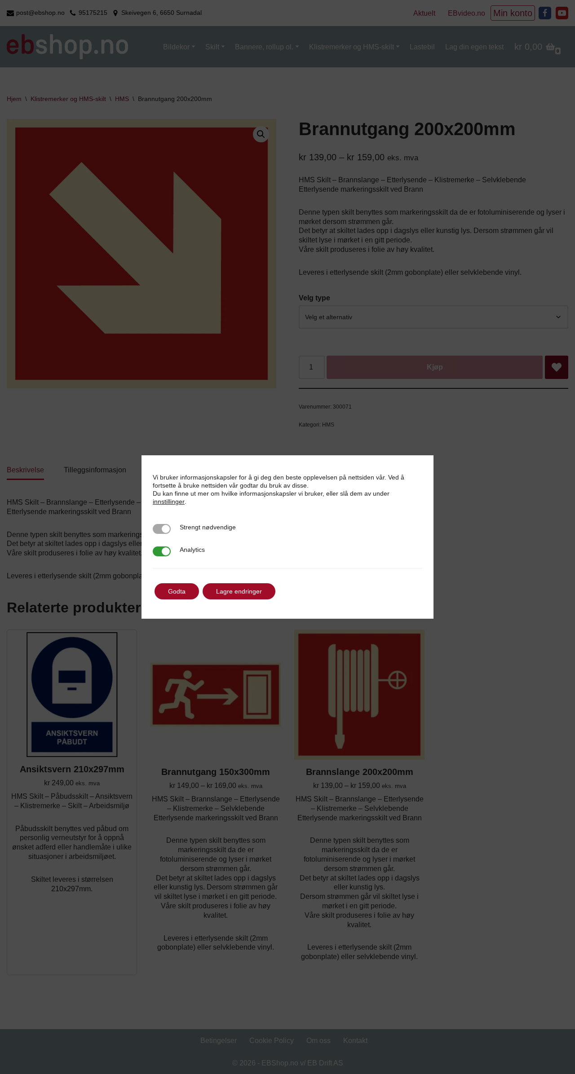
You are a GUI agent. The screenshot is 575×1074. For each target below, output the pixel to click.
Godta (177, 591)
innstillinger (169, 501)
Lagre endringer (239, 591)
